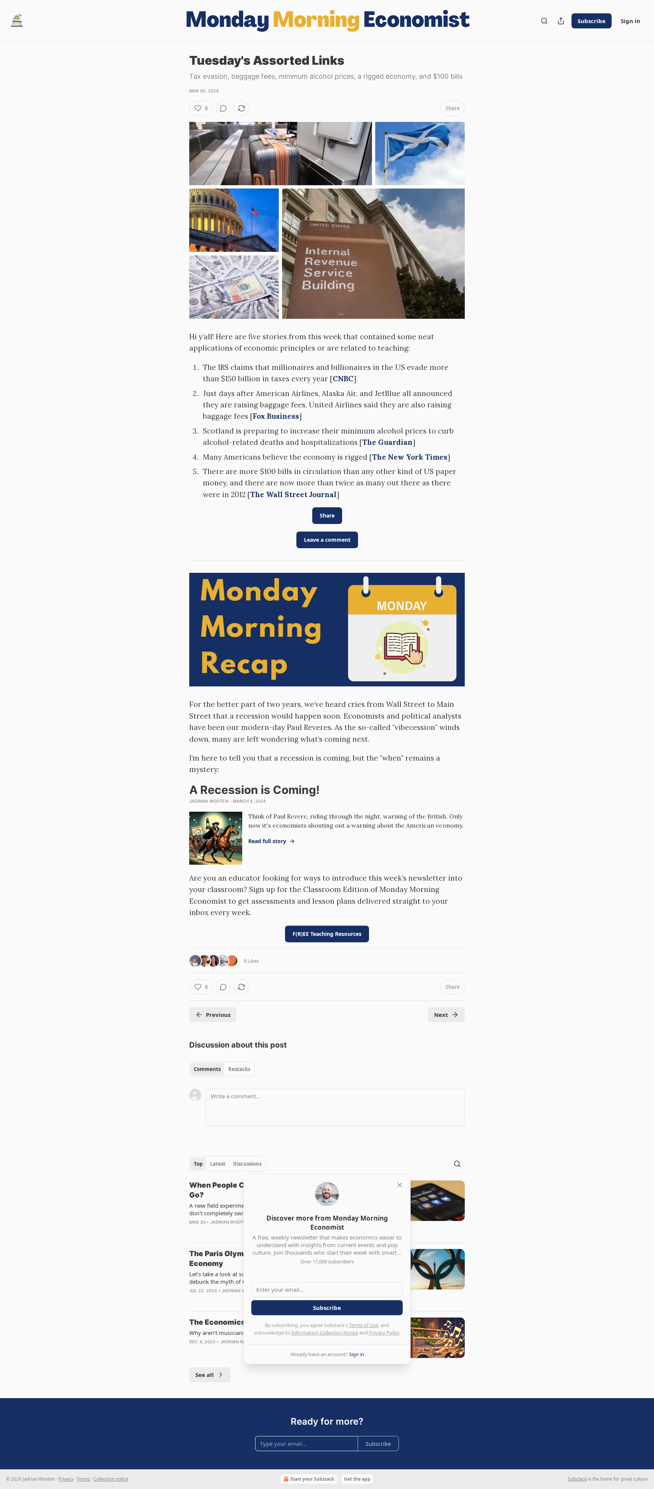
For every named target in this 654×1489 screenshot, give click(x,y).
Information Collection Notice (324, 1332)
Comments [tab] (207, 1069)
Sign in (630, 21)
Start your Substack (312, 1479)
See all (204, 1374)
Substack (577, 1479)
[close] (400, 1185)
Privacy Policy (384, 1332)
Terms (83, 1479)
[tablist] (222, 1069)
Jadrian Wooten (208, 801)
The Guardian (387, 442)
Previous (218, 1014)
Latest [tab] (218, 1163)
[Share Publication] (560, 20)
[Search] (544, 20)
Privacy (65, 1479)
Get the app (357, 1479)
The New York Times (409, 457)
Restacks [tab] (239, 1069)
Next (441, 1014)
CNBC (343, 378)
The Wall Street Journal (293, 494)
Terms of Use (363, 1325)
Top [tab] (198, 1163)
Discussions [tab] (247, 1163)
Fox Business (276, 416)
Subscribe (592, 21)
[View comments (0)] (223, 108)
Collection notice (110, 1479)
